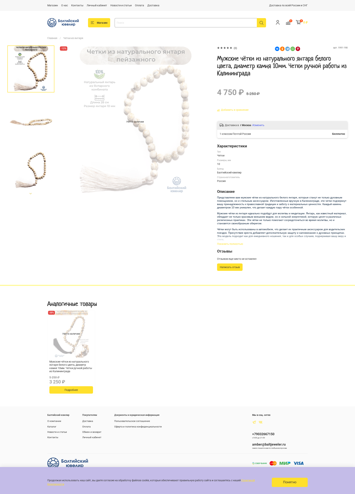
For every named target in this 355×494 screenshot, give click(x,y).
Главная (52, 38)
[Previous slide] (65, 122)
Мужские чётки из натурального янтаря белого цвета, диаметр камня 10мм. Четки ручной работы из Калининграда (70, 366)
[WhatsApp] (292, 49)
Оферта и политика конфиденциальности (138, 426)
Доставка (153, 5)
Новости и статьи (121, 5)
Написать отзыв (230, 267)
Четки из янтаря (73, 38)
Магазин (52, 5)
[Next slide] (31, 194)
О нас (64, 5)
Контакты (77, 5)
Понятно (289, 482)
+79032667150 (263, 434)
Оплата (139, 5)
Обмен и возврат (91, 432)
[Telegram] (287, 49)
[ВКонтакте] (277, 49)
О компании (54, 421)
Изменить (258, 125)
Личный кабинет (97, 5)
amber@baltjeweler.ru (269, 444)
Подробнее (71, 389)
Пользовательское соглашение (132, 421)
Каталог (51, 426)
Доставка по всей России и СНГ (288, 5)
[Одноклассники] (282, 49)
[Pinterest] (298, 49)
